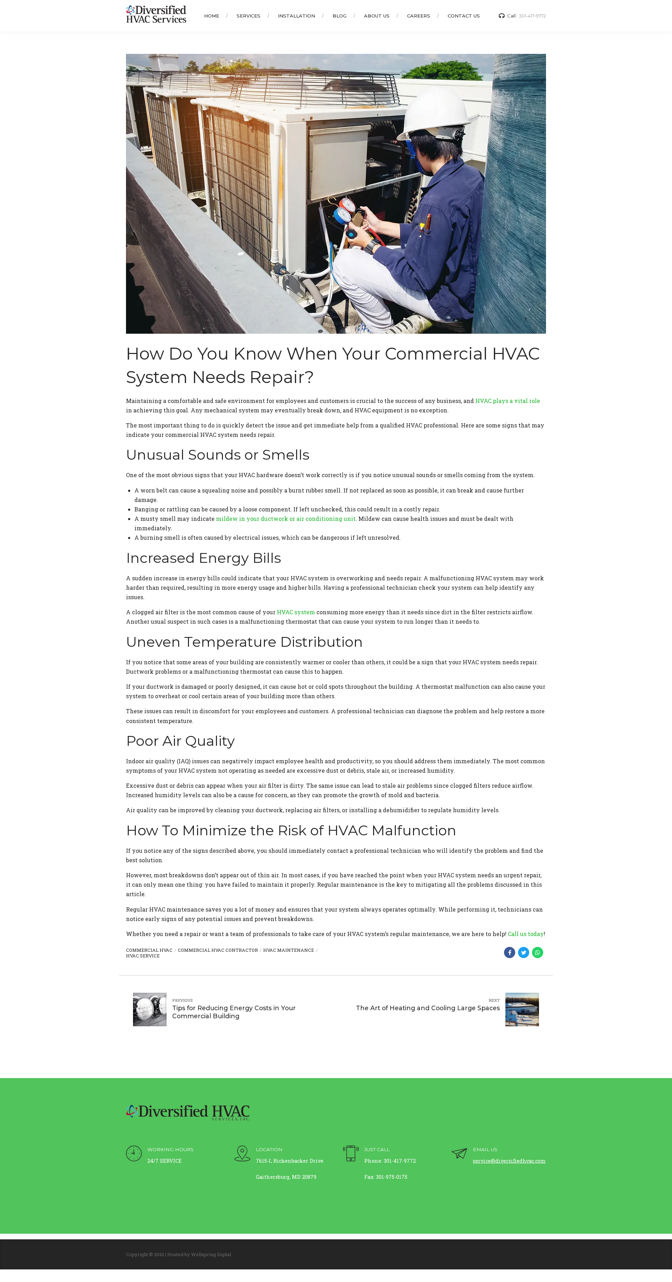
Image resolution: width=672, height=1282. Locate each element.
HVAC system (296, 612)
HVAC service (143, 955)
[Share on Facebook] (509, 952)
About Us (377, 16)
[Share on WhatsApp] (537, 952)
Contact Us (464, 16)
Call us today (526, 933)
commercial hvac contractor (218, 950)
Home (211, 16)
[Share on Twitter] (523, 952)
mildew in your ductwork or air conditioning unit (286, 518)
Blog (339, 16)
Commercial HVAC (149, 950)
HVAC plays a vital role (507, 400)
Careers (418, 16)
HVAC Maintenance (288, 950)
